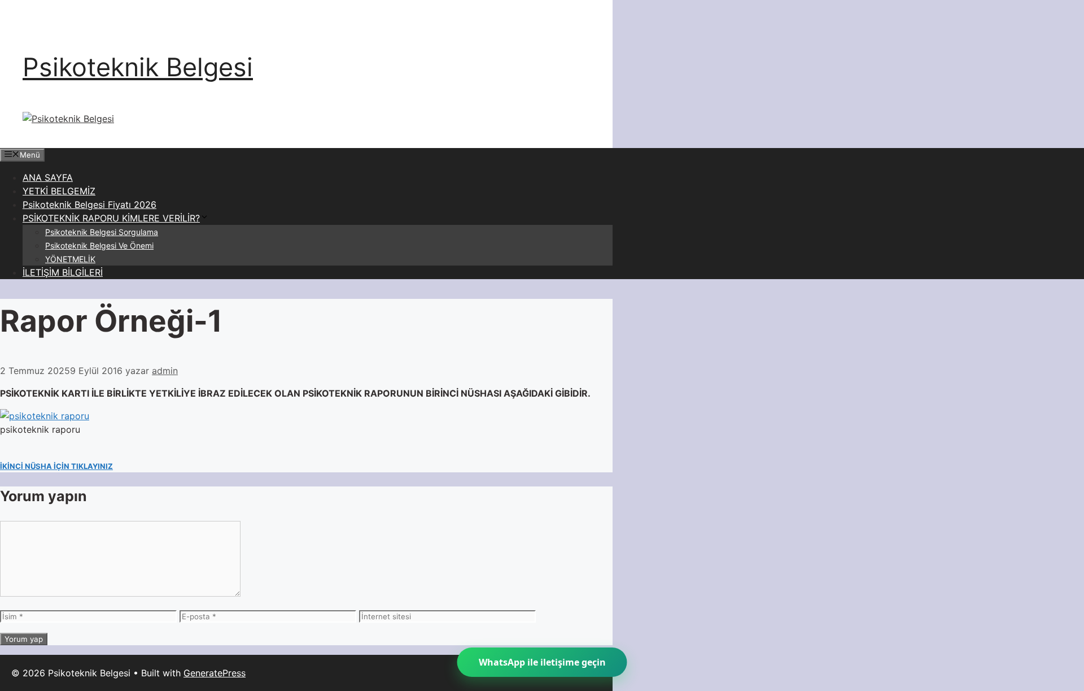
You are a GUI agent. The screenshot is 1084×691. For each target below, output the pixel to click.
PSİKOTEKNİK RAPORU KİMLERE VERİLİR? (111, 218)
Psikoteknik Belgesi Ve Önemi (99, 245)
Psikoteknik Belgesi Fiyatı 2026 (89, 204)
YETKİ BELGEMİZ (59, 191)
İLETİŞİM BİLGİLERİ (63, 272)
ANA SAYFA (48, 177)
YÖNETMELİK (70, 259)
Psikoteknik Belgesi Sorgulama (101, 232)
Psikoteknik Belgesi (138, 66)
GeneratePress (214, 673)
